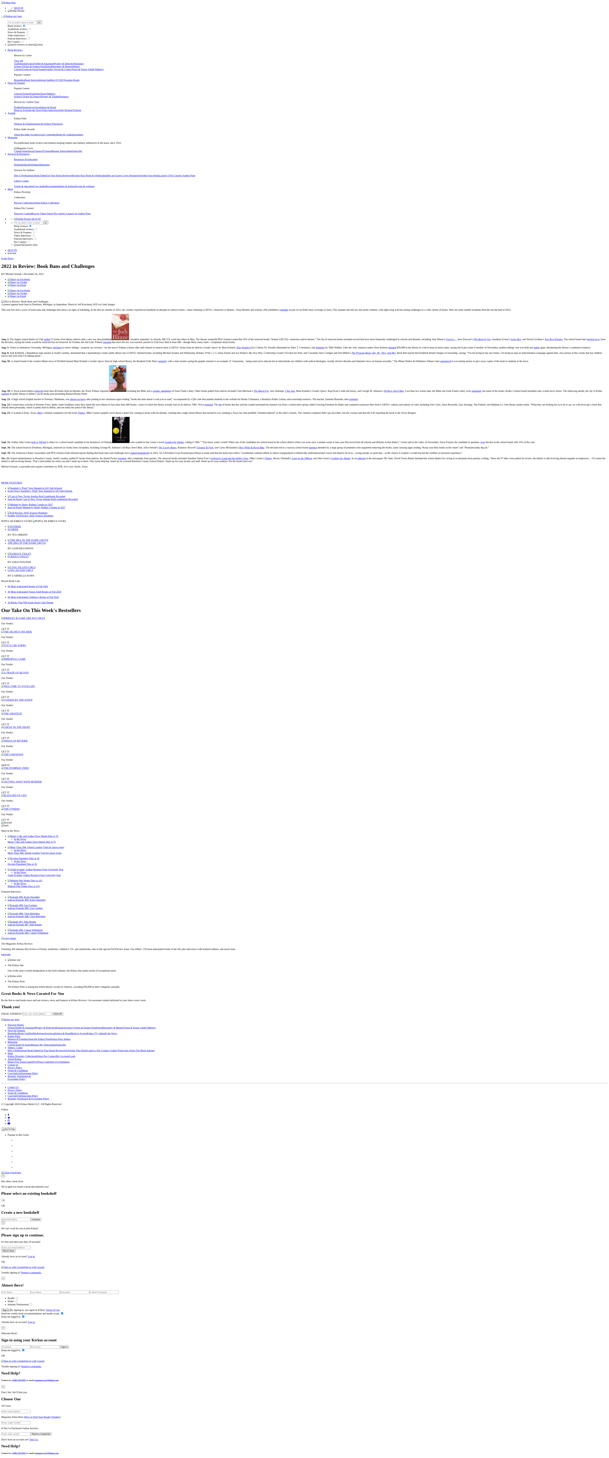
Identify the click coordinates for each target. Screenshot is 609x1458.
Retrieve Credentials (41, 1434)
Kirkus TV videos (96, 1033)
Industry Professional (18, 1304)
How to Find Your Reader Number (42, 1417)
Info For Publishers (60, 1062)
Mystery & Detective (63, 63)
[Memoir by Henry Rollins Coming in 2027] (30, 504)
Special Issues (34, 151)
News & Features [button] (16, 83)
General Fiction (21, 93)
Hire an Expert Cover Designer (122, 175)
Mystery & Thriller (49, 96)
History (76, 66)
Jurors (60, 124)
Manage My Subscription (43, 1044)
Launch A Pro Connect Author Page (177, 175)
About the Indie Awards (26, 134)
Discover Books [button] (16, 1025)
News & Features (17, 32)
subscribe (6, 954)
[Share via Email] (17, 285)
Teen (42, 93)
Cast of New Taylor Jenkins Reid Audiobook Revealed (50, 499)
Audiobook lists (42, 80)
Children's (98, 69)
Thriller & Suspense (43, 63)
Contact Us (13, 1087)
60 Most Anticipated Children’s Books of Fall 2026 (33, 597)
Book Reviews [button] (15, 50)
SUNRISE (13, 529)
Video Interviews (16, 35)
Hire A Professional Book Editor (30, 175)
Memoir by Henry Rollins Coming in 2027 (44, 507)
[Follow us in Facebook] (8, 1115)
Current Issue (20, 151)
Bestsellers (19, 80)
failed (536, 347)
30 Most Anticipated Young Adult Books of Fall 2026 (34, 591)
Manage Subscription (61, 151)
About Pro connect (56, 213)
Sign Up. (33, 1439)
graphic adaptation (162, 391)
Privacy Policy (15, 1067)
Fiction (29, 63)
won (482, 442)
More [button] (10, 189)
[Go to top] (8, 1129)
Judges (79, 134)
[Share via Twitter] (17, 282)
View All (18, 60)
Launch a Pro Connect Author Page (105, 1050)
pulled (47, 339)
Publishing (34, 164)
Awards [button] (11, 113)
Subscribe (77, 151)
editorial (361, 458)
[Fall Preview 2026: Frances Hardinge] (28, 513)
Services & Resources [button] (18, 154)
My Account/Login (65, 1056)
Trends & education (24, 186)
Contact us (13, 1064)
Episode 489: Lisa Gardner (29, 908)
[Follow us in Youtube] (9, 1123)
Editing (25, 164)
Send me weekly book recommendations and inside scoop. (30, 1313)
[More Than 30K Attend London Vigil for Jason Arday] (36, 847)
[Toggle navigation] (2, 17)
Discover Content (23, 213)
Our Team (20, 1062)
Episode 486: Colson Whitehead (32, 933)
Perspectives (28, 107)
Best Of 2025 (57, 80)
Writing (17, 164)
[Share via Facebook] (19, 279)
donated (392, 347)
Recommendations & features (60, 186)
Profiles (18, 107)
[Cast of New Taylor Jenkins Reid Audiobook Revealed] (36, 496)
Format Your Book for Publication (89, 175)
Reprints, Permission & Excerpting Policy (19, 1077)
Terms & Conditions (18, 1070)
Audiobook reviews (18, 29)
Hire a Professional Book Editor (24, 1050)
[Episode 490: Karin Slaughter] (24, 897)
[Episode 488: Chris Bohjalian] (24, 913)
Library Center (21, 181)
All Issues (46, 151)
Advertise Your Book (148, 175)
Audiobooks (20, 63)
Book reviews (15, 26)
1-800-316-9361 (19, 1380)
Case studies (40, 186)
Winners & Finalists (24, 124)
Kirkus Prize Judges (60, 1039)
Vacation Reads (71, 80)
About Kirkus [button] (14, 1059)
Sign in (6, 1310)
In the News (35, 110)
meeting (313, 447)
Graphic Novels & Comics (58, 69)
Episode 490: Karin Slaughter (31, 900)
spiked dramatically (140, 453)
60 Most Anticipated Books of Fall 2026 (28, 586)
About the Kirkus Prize (45, 124)
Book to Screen (21, 110)
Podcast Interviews (17, 38)
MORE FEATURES (11, 482)
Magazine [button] (12, 137)
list (220, 404)
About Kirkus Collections (46, 202)
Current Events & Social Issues (29, 69)
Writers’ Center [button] (15, 1047)
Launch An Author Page (78, 213)
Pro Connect (14, 41)
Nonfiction (45, 66)
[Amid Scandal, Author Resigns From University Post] (35, 869)
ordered (5, 393)
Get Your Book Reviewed (59, 175)
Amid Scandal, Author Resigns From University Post (34, 875)
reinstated (476, 391)
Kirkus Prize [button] (14, 1036)
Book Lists (23, 1033)
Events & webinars (85, 186)
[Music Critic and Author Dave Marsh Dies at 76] (33, 836)
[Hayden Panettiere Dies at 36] (23, 858)
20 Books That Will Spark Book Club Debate (30, 602)
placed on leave (78, 399)
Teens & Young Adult (82, 69)
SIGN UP (57, 1014)
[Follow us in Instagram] (9, 1120)
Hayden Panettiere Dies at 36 (22, 864)
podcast (12, 900)
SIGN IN (18, 8)
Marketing (44, 164)
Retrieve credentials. (31, 1272)
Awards (38, 107)
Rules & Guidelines (66, 134)
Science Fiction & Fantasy (27, 66)
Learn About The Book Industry (139, 1050)
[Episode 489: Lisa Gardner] (22, 905)
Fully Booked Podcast (70, 110)
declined (57, 347)
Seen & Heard (49, 107)
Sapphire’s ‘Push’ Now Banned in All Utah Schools (46, 491)
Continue (36, 1219)
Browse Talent (39, 213)
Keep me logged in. (11, 1316)
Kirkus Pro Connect (46, 1056)
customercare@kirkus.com (46, 1380)
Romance (79, 63)
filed (39, 412)
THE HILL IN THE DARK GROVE (27, 543)
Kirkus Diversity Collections (22, 1056)
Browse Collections (24, 202)
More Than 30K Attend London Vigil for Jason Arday (35, 853)
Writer (11, 1301)
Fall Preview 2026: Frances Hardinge (34, 515)
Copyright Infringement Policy (23, 1073)
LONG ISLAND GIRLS (20, 570)
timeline (284, 309)
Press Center (44, 1062)
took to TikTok (38, 442)
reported (107, 342)
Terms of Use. (52, 1310)
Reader (11, 1298)
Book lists (30, 80)
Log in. (31, 1256)
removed (38, 391)
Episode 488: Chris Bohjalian (30, 916)
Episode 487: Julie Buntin (29, 924)
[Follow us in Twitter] (9, 1117)
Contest (29, 1062)
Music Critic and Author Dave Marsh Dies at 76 (32, 842)
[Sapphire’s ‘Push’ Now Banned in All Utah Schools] (35, 488)
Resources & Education (26, 159)
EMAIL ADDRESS (11, 1013)
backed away (593, 339)
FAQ (35, 1062)
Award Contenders (47, 134)
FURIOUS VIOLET (18, 556)
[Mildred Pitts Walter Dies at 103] (25, 880)
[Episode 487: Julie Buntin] (22, 921)
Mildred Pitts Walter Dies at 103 (24, 886)
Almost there (8, 1251)
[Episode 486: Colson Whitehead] (25, 930)
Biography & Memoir (62, 66)
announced (445, 361)
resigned (353, 399)
